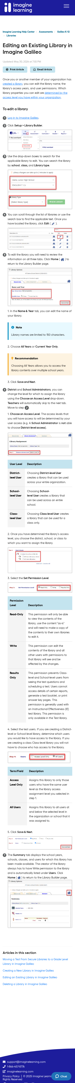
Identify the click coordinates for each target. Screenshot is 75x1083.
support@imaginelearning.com (26, 1061)
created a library (12, 83)
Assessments (46, 31)
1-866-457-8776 (16, 1066)
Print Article (17, 69)
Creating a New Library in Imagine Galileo (28, 970)
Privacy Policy (11, 1076)
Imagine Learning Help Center (19, 31)
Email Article (44, 69)
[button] (66, 6)
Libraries (11, 35)
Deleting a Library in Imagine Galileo (25, 984)
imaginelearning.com (20, 1071)
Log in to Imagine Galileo (23, 117)
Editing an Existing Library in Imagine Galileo (30, 977)
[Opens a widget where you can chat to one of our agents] (61, 1076)
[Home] (18, 8)
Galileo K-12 (63, 31)
